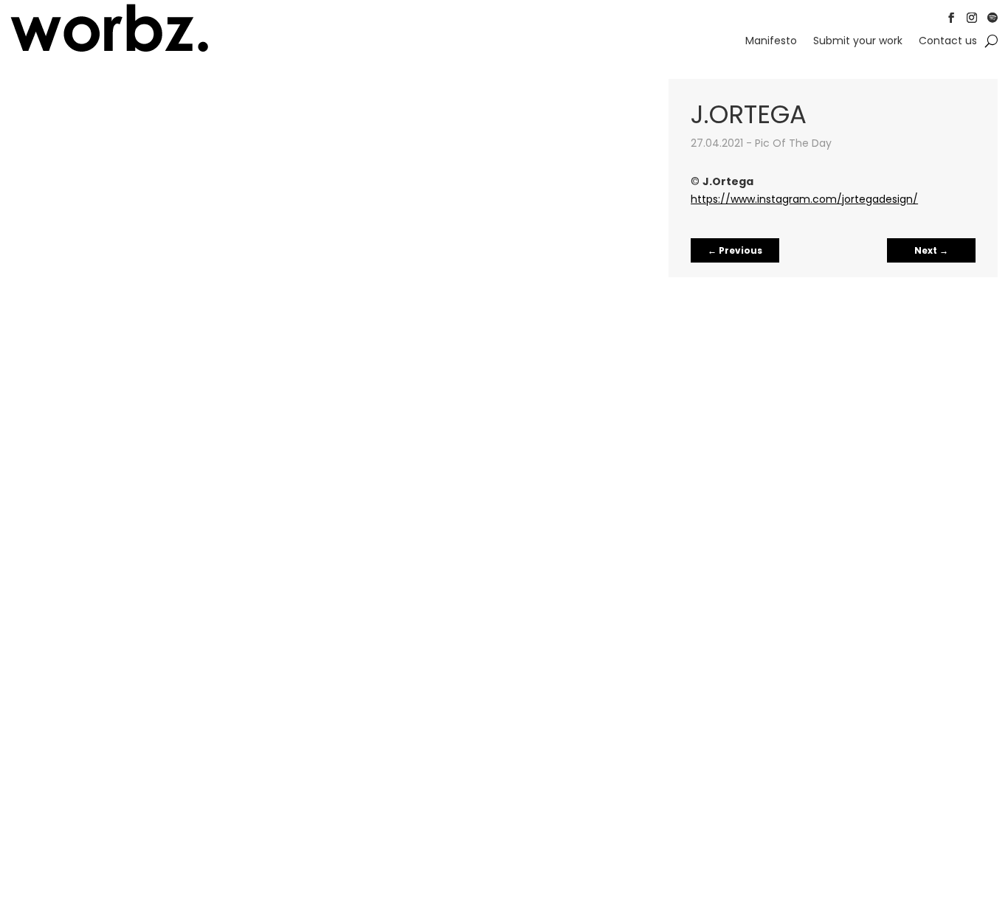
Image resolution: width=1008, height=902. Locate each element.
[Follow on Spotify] (992, 17)
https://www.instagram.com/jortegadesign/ (804, 199)
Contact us (948, 41)
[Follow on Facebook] (951, 17)
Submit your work (857, 41)
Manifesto (771, 41)
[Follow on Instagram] (972, 17)
